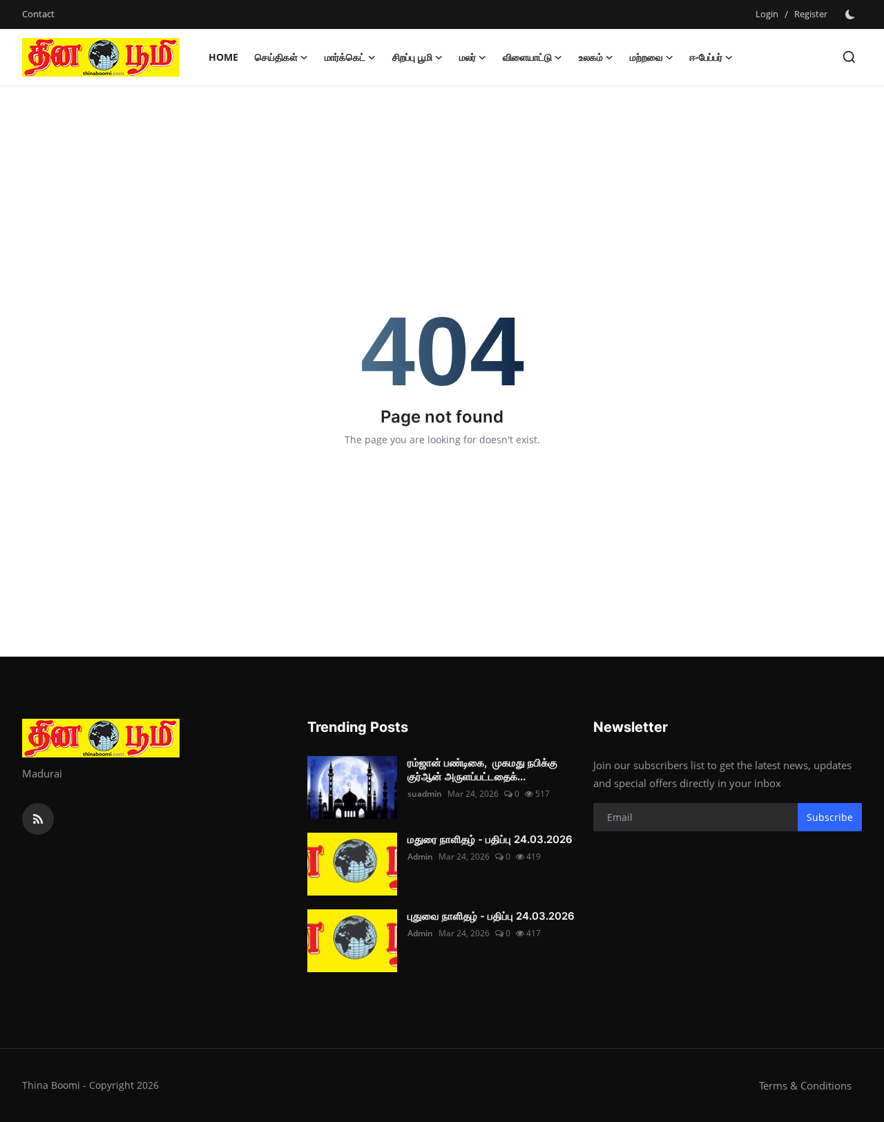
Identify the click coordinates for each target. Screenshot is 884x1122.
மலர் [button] (467, 57)
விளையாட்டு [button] (527, 57)
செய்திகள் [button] (276, 57)
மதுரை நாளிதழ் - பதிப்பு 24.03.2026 (490, 839)
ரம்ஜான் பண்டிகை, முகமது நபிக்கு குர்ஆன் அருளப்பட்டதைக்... (482, 769)
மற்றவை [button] (646, 57)
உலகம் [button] (591, 57)
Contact (38, 14)
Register (810, 14)
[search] (849, 57)
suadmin (424, 794)
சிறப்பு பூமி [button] (412, 57)
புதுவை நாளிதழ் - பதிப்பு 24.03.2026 (491, 915)
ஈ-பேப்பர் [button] (706, 57)
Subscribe (830, 817)
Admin (420, 856)
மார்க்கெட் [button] (345, 57)
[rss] (38, 819)
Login (767, 14)
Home (223, 57)
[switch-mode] (851, 14)
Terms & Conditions (805, 1085)
